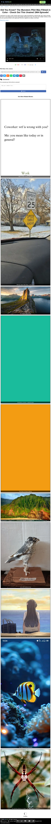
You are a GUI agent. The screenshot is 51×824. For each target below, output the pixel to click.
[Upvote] (15, 65)
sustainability (18, 4)
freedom (43, 4)
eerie (14, 4)
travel (12, 4)
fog (8, 4)
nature (5, 4)
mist (37, 4)
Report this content (4, 20)
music (32, 4)
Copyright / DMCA (38, 821)
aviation (40, 4)
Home (2, 6)
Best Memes (4, 821)
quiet (28, 4)
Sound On (6, 6)
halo (10, 4)
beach (30, 4)
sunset (26, 4)
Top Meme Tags (12, 821)
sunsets (46, 4)
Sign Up (42, 2)
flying (7, 4)
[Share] (35, 65)
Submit (24, 91)
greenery (35, 4)
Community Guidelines (5, 822)
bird (23, 4)
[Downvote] (18, 65)
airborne (21, 4)
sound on (2, 4)
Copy (44, 71)
